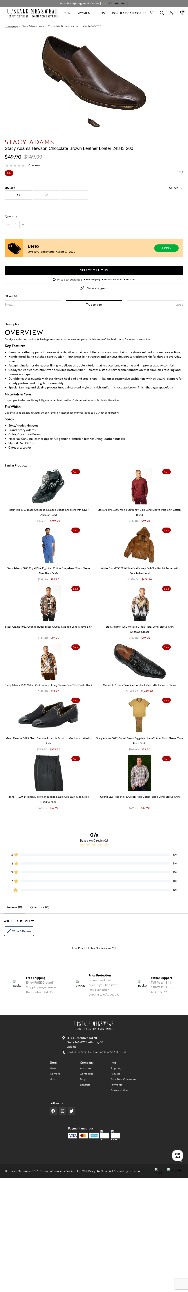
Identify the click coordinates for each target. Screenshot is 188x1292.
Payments (116, 1084)
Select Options (94, 270)
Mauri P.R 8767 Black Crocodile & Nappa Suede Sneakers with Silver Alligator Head (48, 512)
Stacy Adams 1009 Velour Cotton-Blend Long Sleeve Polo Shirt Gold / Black (48, 685)
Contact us (86, 1073)
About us (85, 1068)
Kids (52, 1079)
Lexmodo (134, 1171)
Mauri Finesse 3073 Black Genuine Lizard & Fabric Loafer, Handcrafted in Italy (48, 741)
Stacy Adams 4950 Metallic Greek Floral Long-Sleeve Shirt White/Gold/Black (139, 629)
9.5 (18, 195)
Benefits (85, 1084)
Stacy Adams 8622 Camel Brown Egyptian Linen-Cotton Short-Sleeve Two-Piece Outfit (139, 741)
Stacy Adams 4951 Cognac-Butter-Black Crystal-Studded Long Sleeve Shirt (48, 626)
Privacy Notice (119, 1090)
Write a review (21, 931)
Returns (115, 1073)
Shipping (116, 1068)
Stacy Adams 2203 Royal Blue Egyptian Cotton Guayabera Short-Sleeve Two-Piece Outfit (48, 571)
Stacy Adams (29, 141)
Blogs (83, 1079)
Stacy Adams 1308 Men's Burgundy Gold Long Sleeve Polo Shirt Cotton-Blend (139, 512)
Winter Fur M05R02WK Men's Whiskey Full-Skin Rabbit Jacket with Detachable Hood (139, 571)
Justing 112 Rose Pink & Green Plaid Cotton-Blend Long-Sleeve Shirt (140, 796)
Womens (55, 1073)
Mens (53, 1068)
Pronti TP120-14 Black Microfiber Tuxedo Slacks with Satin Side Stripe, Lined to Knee (49, 799)
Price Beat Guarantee (123, 1079)
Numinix (106, 1171)
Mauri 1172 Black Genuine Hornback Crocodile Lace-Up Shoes (139, 685)
